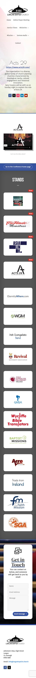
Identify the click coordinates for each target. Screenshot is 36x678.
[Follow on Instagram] (18, 95)
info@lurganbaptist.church (18, 662)
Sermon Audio (22, 35)
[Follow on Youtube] (26, 95)
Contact (18, 43)
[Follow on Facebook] (10, 95)
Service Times (12, 28)
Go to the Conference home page (18, 167)
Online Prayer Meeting (21, 20)
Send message (19, 614)
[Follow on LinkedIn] (22, 95)
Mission (10, 35)
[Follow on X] (14, 95)
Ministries (23, 28)
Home (9, 20)
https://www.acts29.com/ (18, 67)
